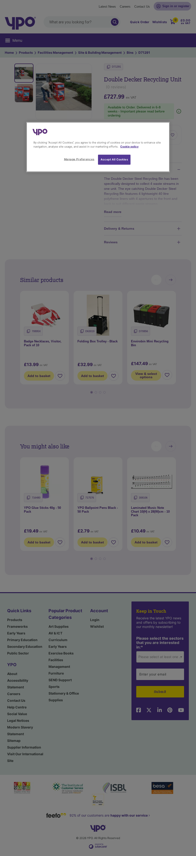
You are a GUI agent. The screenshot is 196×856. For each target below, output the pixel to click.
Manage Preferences (79, 159)
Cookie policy (129, 146)
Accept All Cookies (114, 159)
